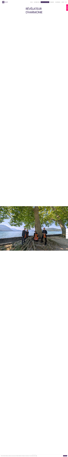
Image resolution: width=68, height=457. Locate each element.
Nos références (57, 2)
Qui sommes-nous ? (37, 2)
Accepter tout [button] (65, 455)
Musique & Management (45, 2)
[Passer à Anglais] (66, 2)
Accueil (31, 2)
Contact (63, 2)
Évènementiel (52, 2)
